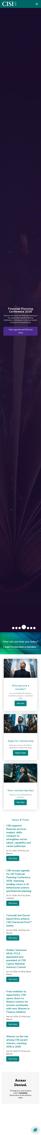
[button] (13, 628)
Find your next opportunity (20, 332)
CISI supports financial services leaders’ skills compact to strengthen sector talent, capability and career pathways (18, 836)
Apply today (20, 753)
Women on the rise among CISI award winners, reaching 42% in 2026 (17, 1041)
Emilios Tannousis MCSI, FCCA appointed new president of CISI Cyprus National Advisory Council (16, 958)
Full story (13, 858)
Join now (20, 703)
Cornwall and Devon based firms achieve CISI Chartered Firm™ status (19, 920)
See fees (20, 802)
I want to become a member (19, 647)
